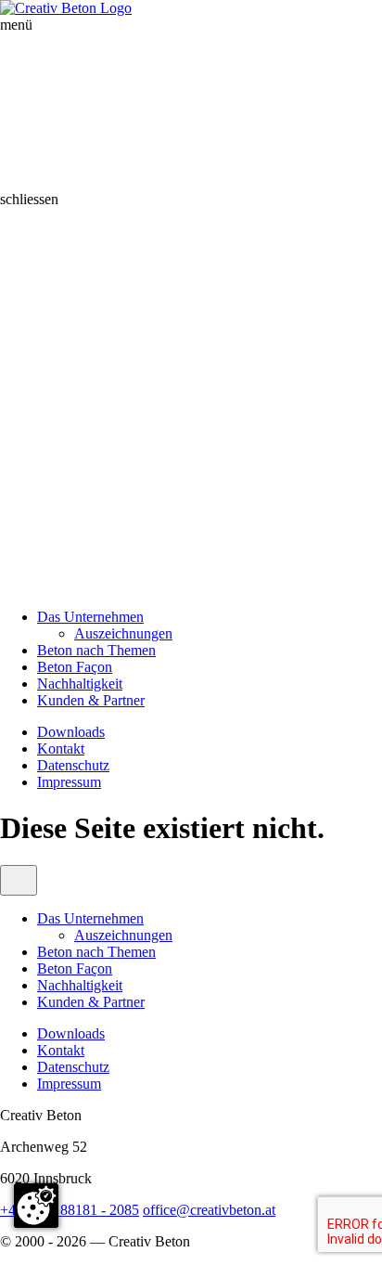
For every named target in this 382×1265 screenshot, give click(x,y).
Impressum (69, 782)
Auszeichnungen (123, 633)
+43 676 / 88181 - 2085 (69, 1210)
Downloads (71, 732)
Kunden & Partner (91, 700)
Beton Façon (74, 667)
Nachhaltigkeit (79, 683)
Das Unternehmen (90, 617)
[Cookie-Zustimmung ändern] (36, 1205)
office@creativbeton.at (209, 1210)
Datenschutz (73, 765)
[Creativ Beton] (66, 8)
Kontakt (60, 748)
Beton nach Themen (96, 650)
